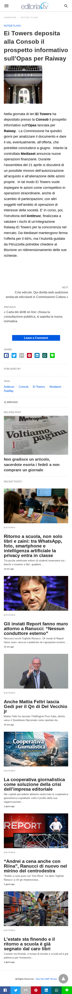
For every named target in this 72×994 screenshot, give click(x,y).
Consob (23, 386)
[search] (66, 6)
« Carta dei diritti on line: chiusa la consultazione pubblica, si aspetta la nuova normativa (33, 316)
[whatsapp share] (44, 355)
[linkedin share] (37, 355)
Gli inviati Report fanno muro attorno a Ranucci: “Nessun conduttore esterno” (36, 628)
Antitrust (9, 386)
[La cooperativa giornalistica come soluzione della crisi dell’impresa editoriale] (36, 749)
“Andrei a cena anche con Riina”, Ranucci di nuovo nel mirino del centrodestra (35, 866)
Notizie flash (29, 17)
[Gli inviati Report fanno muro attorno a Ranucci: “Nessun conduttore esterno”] (36, 593)
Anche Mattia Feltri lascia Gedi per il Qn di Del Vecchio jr (35, 706)
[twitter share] (14, 355)
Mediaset (55, 386)
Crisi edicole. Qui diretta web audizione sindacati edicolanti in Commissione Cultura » (37, 294)
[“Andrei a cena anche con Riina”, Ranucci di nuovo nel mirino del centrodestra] (36, 830)
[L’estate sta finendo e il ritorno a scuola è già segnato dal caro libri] (36, 908)
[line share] (52, 355)
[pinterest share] (29, 355)
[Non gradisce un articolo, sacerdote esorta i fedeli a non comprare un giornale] (36, 435)
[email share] (21, 355)
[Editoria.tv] (35, 5)
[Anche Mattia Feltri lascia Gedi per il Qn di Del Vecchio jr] (36, 671)
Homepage (10, 17)
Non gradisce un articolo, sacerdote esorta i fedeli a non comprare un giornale (32, 464)
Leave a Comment (36, 337)
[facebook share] (6, 355)
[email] (26, 990)
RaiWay (9, 390)
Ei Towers (39, 386)
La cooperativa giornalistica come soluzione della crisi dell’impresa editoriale (34, 784)
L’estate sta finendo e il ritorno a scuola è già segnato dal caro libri (29, 944)
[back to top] (63, 979)
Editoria (9, 527)
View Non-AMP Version (46, 979)
